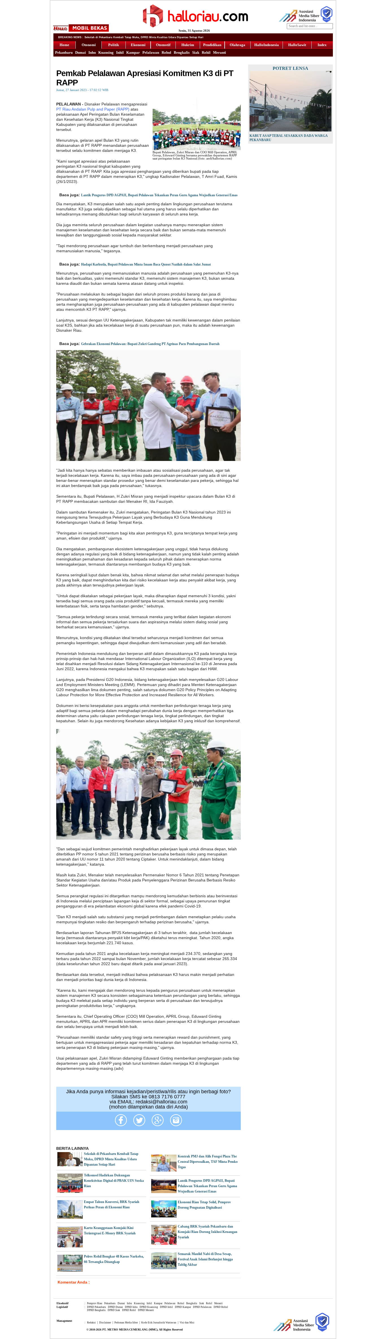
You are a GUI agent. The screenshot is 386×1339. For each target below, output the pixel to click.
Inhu (92, 52)
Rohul (166, 52)
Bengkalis (182, 52)
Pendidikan (212, 45)
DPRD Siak (114, 1310)
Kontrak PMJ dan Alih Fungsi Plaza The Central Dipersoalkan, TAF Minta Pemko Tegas (208, 1161)
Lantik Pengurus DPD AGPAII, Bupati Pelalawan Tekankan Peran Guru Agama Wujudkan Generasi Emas (159, 195)
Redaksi (91, 1322)
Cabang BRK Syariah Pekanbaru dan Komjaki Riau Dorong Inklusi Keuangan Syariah (207, 1231)
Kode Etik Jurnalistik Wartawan (158, 1322)
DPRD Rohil (129, 1310)
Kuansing (106, 52)
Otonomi (89, 45)
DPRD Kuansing (149, 1307)
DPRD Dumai (115, 1307)
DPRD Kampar (183, 1307)
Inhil (120, 52)
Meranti (219, 52)
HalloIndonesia (266, 45)
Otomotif (163, 45)
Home (64, 45)
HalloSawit (297, 45)
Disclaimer (105, 1322)
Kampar (133, 52)
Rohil (206, 52)
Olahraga (237, 45)
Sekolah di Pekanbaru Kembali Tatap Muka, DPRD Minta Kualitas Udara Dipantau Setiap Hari (111, 1159)
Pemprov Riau (94, 1303)
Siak (195, 52)
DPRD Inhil (166, 1307)
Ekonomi (138, 45)
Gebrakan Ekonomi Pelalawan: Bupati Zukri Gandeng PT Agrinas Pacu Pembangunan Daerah (150, 344)
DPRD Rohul (221, 1307)
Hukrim (187, 45)
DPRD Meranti (146, 1310)
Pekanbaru (64, 52)
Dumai (80, 52)
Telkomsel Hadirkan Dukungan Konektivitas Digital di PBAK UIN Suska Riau (114, 1180)
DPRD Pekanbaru (96, 1307)
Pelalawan (150, 52)
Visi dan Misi (187, 1322)
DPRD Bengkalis (96, 1310)
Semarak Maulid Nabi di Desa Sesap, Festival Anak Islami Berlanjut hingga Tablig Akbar (205, 1259)
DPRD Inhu (131, 1307)
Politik (113, 45)
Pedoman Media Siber (126, 1322)
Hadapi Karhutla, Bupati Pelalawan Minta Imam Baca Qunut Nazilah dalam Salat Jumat (146, 264)
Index (322, 45)
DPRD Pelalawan (202, 1307)
